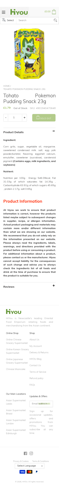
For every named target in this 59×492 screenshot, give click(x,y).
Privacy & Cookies (21, 461)
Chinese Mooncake (15, 369)
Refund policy (36, 378)
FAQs (32, 385)
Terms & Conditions (40, 461)
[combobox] (37, 20)
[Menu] (3, 12)
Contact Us (35, 365)
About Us (34, 340)
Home (6, 86)
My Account (35, 346)
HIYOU (25, 482)
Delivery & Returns (38, 353)
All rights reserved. (36, 482)
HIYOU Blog (35, 359)
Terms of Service (37, 372)
